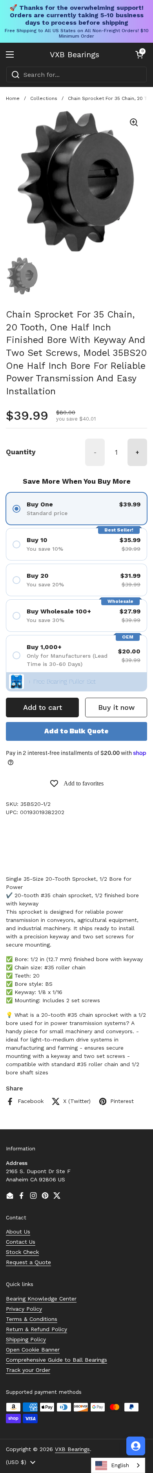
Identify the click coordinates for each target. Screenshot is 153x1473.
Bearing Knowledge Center (41, 1298)
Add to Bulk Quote (76, 731)
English (120, 1465)
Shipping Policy (26, 1339)
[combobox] (76, 74)
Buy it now (116, 707)
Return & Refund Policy (36, 1329)
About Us (18, 1231)
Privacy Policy (24, 1309)
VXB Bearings (74, 54)
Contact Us (20, 1242)
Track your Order (28, 1370)
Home (13, 98)
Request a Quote (28, 1262)
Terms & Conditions (31, 1319)
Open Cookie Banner (33, 1349)
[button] (139, 54)
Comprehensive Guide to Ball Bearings (56, 1360)
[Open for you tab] (135, 1446)
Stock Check (22, 1252)
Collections (43, 98)
